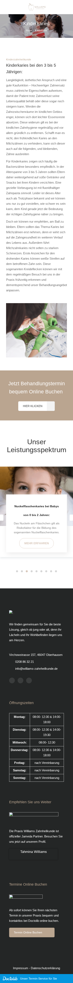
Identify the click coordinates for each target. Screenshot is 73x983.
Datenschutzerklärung (45, 968)
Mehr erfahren (36, 543)
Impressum (21, 968)
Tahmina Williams (33, 852)
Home (29, 30)
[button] (17, 571)
